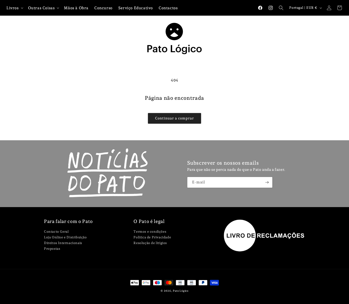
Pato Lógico (181, 290)
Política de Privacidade (152, 237)
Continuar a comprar (174, 118)
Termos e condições (149, 231)
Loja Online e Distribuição (65, 237)
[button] (281, 8)
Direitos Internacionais (63, 243)
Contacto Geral (56, 231)
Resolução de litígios (150, 243)
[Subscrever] (267, 182)
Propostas (52, 248)
